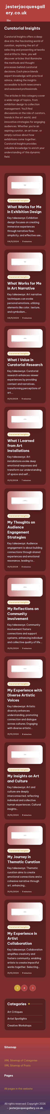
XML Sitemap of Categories (20, 1060)
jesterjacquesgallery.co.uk (25, 9)
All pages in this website (18, 1088)
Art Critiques (15, 1012)
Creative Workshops (19, 1025)
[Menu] (8, 20)
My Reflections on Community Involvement (23, 613)
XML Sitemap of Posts (17, 1065)
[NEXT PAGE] (32, 988)
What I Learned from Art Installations (20, 445)
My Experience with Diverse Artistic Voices (24, 695)
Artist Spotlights (17, 1018)
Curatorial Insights (18, 200)
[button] (32, 988)
